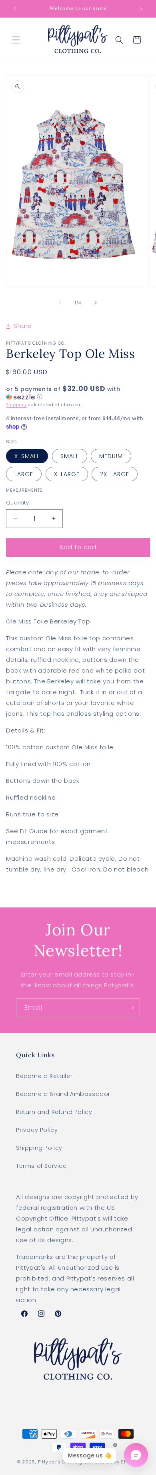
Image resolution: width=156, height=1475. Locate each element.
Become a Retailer (44, 1076)
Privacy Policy (37, 1130)
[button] (16, 40)
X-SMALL (27, 456)
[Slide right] (95, 303)
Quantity (17, 502)
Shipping (16, 405)
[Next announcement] (141, 9)
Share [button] (23, 326)
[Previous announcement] (15, 9)
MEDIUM (111, 456)
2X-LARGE (114, 474)
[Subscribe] (131, 1008)
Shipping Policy (39, 1148)
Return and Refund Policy (54, 1112)
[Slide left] (60, 303)
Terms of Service (41, 1166)
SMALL (69, 456)
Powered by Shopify (115, 1462)
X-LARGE (67, 474)
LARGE (23, 474)
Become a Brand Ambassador (63, 1094)
